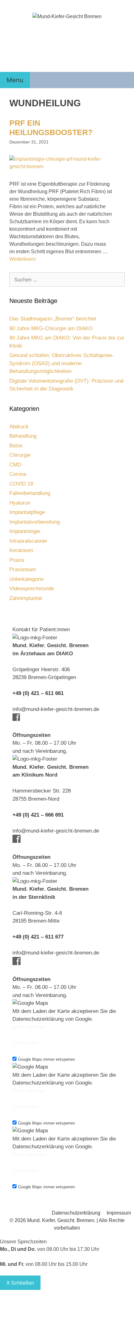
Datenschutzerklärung (76, 1213)
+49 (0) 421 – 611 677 (38, 937)
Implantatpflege (27, 512)
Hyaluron (19, 503)
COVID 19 (21, 484)
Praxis (16, 560)
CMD (15, 465)
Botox (16, 446)
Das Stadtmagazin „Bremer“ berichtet (52, 319)
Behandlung (22, 436)
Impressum (119, 1213)
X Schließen (20, 1283)
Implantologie (24, 531)
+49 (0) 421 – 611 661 (38, 693)
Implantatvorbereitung (34, 522)
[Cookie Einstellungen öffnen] (46, 1335)
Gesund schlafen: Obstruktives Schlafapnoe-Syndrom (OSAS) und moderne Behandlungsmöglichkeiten (61, 363)
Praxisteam (22, 569)
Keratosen (21, 550)
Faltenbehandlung (29, 493)
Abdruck (19, 427)
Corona (17, 474)
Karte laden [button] (25, 1043)
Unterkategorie (26, 579)
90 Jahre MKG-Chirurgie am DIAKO (51, 328)
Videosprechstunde (31, 588)
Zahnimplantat (25, 598)
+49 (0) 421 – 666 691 (38, 815)
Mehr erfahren (28, 1027)
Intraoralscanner (28, 541)
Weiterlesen (22, 259)
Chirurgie (20, 455)
